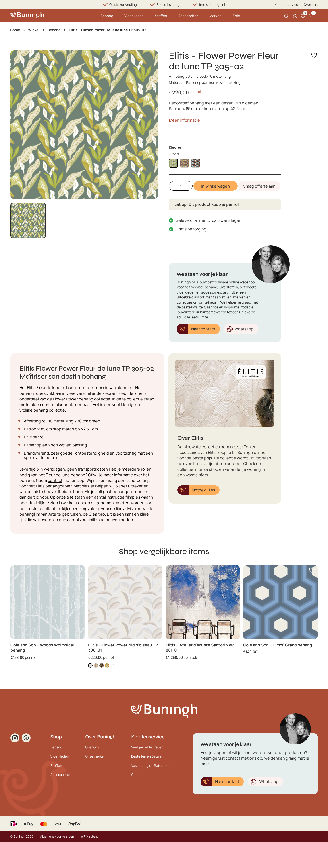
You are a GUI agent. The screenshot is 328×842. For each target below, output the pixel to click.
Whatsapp (243, 329)
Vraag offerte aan (259, 186)
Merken (215, 15)
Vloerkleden (134, 15)
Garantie (138, 774)
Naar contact (203, 329)
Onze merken (95, 756)
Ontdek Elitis (203, 490)
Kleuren (175, 147)
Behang (106, 15)
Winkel (33, 29)
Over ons (311, 4)
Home (15, 29)
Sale (236, 15)
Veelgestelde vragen (147, 747)
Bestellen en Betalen (147, 756)
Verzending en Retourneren (152, 765)
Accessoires (188, 15)
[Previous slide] (17, 124)
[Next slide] (150, 124)
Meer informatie (184, 120)
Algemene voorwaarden (57, 836)
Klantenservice (286, 4)
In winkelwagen (215, 186)
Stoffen (161, 15)
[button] (28, 220)
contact (55, 480)
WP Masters (89, 836)
